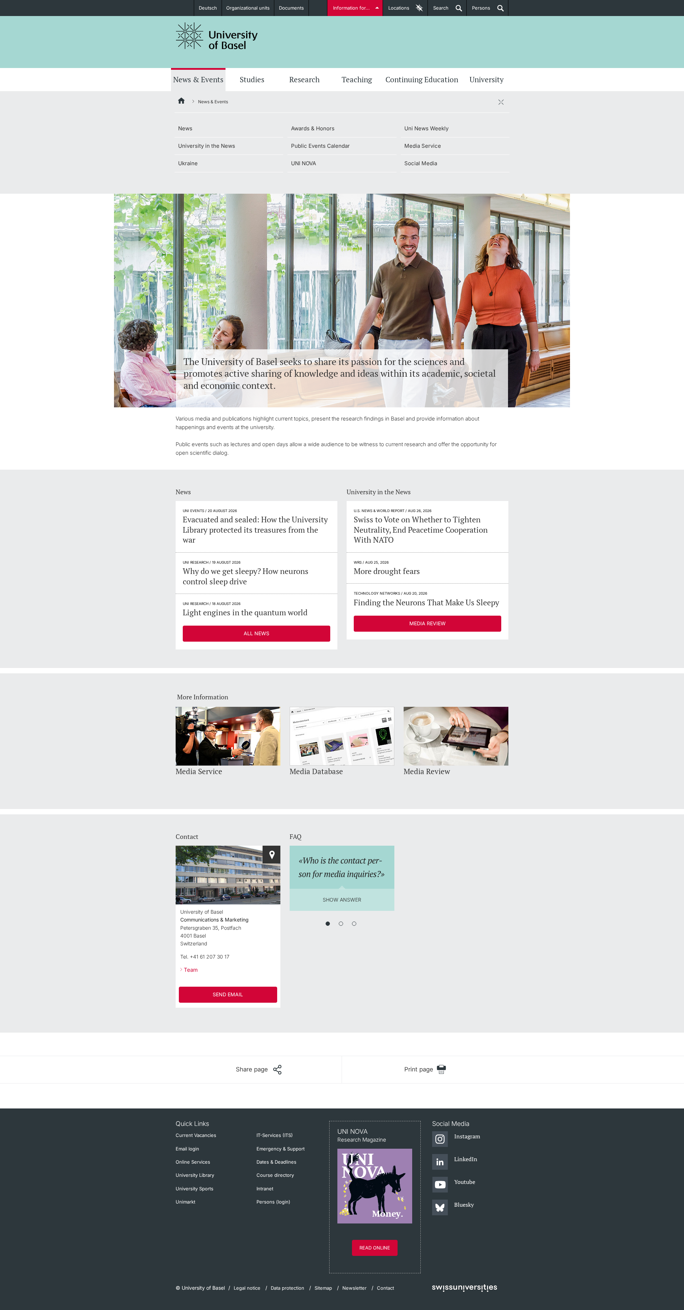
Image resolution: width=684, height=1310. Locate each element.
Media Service (422, 145)
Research (304, 79)
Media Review (427, 623)
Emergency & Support (280, 1149)
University (487, 79)
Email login (187, 1149)
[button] (259, 1069)
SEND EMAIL (228, 994)
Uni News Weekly (426, 128)
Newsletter (354, 1288)
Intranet (264, 1188)
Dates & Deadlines (276, 1162)
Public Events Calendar (320, 145)
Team (191, 969)
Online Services (193, 1162)
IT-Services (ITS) (274, 1135)
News (185, 128)
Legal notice (247, 1288)
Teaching (357, 79)
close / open (501, 102)
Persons (478, 10)
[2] (341, 924)
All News (256, 633)
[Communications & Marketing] (271, 854)
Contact (385, 1288)
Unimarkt (185, 1202)
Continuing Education (421, 79)
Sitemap (323, 1288)
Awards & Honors (313, 128)
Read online (374, 1248)
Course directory (275, 1175)
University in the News (206, 145)
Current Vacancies (196, 1135)
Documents (291, 8)
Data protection (287, 1288)
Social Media (420, 163)
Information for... (351, 8)
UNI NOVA (303, 163)
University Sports (194, 1188)
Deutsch (208, 8)
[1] (328, 924)
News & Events (198, 79)
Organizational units (248, 8)
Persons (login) (273, 1202)
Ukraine (188, 163)
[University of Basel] (217, 35)
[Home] (182, 102)
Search (438, 10)
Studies (252, 79)
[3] (354, 924)
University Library (195, 1175)
